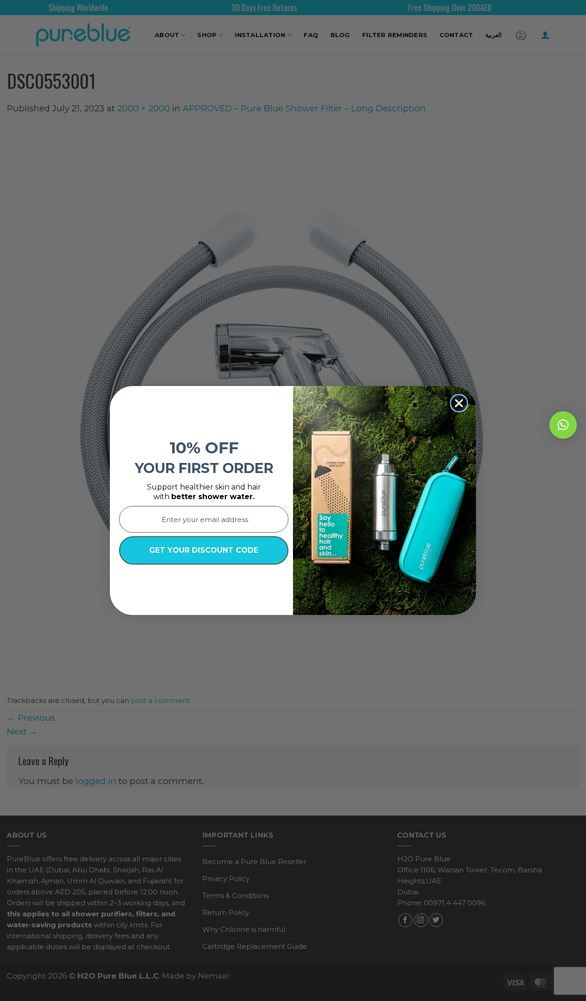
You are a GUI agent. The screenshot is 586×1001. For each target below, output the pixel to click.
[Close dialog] (459, 403)
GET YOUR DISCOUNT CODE (203, 550)
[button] (563, 425)
